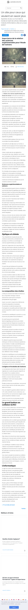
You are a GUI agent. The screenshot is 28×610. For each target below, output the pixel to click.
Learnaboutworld (15, 2)
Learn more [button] (17, 603)
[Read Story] (25, 551)
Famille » (23, 508)
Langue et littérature (6, 590)
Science (12, 29)
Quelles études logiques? (11, 539)
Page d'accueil (4, 29)
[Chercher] (21, 8)
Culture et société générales (7, 549)
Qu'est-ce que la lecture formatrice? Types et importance (13, 578)
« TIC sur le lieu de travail (8, 505)
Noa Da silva (20, 66)
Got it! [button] (14, 607)
